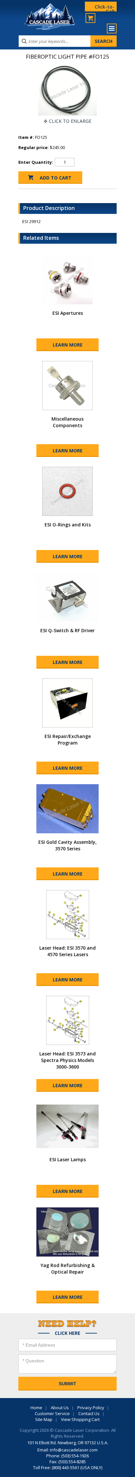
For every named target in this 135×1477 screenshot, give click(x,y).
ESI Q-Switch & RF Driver (67, 630)
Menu (112, 28)
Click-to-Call (104, 7)
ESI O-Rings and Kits (68, 524)
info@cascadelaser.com (74, 1450)
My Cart (90, 18)
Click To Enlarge (70, 121)
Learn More (68, 345)
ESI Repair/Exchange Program (68, 739)
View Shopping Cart (80, 1419)
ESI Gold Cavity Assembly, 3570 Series (67, 845)
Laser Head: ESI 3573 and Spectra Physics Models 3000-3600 (67, 1060)
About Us (60, 1408)
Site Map (43, 1419)
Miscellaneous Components (67, 422)
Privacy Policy (90, 1408)
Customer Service (52, 1413)
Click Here (67, 1333)
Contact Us (89, 1413)
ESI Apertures (67, 313)
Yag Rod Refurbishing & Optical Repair (68, 1268)
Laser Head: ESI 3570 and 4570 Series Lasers (67, 951)
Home (36, 1408)
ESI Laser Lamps (67, 1159)
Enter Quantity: (35, 162)
